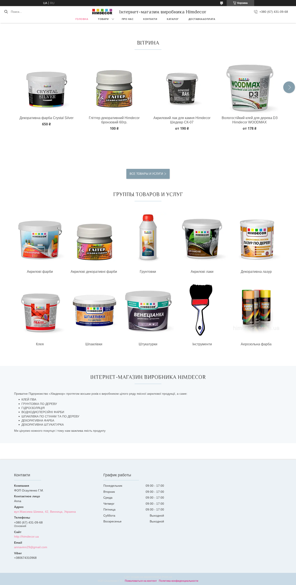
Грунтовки (148, 271)
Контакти (150, 19)
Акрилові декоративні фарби (94, 271)
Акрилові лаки (202, 271)
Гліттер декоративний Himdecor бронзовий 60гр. (114, 120)
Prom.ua (167, 577)
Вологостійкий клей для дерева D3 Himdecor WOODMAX (250, 120)
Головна (81, 19)
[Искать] (6, 12)
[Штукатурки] (148, 310)
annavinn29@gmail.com (30, 547)
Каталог (173, 19)
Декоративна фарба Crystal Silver (46, 118)
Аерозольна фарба (256, 344)
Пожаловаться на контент (141, 580)
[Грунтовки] (148, 237)
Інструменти (202, 344)
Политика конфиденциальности (178, 580)
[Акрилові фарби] (39, 237)
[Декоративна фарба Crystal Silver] (46, 85)
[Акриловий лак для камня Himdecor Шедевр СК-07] (182, 85)
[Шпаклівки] (94, 310)
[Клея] (39, 310)
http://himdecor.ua (26, 536)
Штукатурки (148, 344)
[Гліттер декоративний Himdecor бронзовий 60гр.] (114, 85)
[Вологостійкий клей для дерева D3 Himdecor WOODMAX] (249, 85)
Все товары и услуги (146, 173)
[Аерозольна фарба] (256, 310)
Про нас (128, 19)
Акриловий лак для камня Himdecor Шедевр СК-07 (181, 120)
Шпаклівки (93, 344)
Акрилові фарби (40, 271)
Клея (40, 344)
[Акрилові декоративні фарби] (94, 237)
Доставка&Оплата (202, 19)
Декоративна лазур (256, 271)
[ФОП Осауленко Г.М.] (102, 11)
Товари (103, 19)
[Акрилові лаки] (202, 237)
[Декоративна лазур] (256, 237)
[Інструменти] (202, 310)
